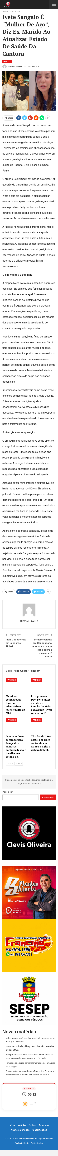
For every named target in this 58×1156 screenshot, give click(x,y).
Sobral (32, 1125)
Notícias (22, 1125)
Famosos (7, 61)
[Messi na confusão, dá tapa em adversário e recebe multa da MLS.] (16, 685)
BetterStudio (37, 1143)
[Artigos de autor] (29, 610)
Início (12, 1125)
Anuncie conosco (20, 1130)
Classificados (39, 1130)
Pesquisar (7, 792)
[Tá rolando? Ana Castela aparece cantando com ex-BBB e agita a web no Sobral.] (41, 725)
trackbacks (46, 780)
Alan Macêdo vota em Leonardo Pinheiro (16, 643)
